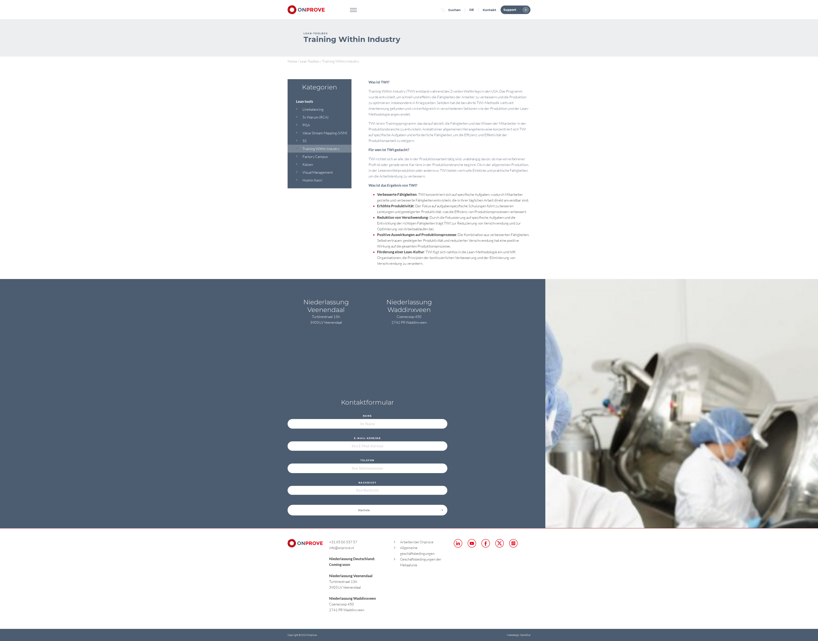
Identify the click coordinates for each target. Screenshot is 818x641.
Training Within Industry (321, 148)
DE (471, 10)
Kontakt (489, 10)
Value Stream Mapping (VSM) (324, 133)
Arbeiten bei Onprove (416, 542)
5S (304, 141)
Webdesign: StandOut (518, 635)
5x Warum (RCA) (315, 117)
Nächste (364, 510)
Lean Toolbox (310, 61)
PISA (306, 125)
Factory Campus (315, 156)
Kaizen (307, 164)
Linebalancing (313, 109)
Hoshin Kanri (312, 180)
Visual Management (317, 172)
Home (292, 61)
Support (509, 10)
